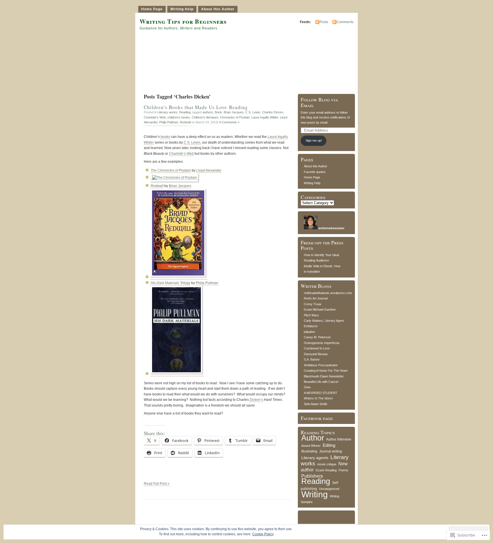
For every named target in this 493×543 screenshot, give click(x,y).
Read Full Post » (156, 484)
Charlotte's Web (155, 117)
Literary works (167, 112)
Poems (343, 470)
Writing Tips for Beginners (183, 21)
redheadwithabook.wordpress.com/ (328, 293)
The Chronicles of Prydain (171, 170)
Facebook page (317, 418)
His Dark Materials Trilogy (170, 283)
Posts (324, 22)
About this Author (218, 9)
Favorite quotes (315, 172)
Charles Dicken (272, 112)
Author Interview (338, 439)
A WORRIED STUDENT (320, 393)
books (165, 137)
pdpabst (309, 331)
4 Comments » (229, 122)
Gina (307, 387)
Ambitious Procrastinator (321, 365)
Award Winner (311, 445)
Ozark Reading (326, 470)
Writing (314, 494)
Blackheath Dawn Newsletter (324, 376)
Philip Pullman (168, 122)
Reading (185, 112)
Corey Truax (313, 304)
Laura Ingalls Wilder (264, 117)
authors (208, 112)
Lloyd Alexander (208, 170)
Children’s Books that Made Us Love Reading (196, 107)
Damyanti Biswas (316, 354)
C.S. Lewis (252, 112)
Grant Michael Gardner (320, 309)
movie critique (326, 464)
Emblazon (311, 326)
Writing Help (181, 9)
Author (312, 437)
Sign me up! (314, 140)
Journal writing (330, 451)
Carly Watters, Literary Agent (324, 320)
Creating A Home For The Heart (325, 370)
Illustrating (309, 451)
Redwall (185, 122)
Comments (345, 22)
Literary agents (314, 458)
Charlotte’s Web (181, 154)
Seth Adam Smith (315, 404)
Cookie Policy (263, 534)
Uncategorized (329, 488)
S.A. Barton (312, 359)
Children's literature (205, 117)
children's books (178, 117)
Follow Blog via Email (319, 102)
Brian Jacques (234, 112)
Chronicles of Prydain (235, 117)
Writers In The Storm (318, 398)
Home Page (152, 9)
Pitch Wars (311, 315)
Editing (329, 445)
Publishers (312, 476)
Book (218, 112)
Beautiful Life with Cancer (321, 381)
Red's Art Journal (316, 298)
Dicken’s (256, 400)
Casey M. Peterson (317, 337)
